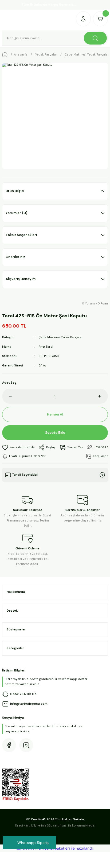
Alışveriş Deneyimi (21, 279)
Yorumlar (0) (16, 213)
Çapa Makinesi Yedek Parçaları (61, 337)
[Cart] (100, 18)
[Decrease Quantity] (7, 396)
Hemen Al (55, 414)
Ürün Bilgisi (15, 191)
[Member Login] (83, 18)
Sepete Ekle (55, 432)
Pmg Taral (46, 346)
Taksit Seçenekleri (21, 235)
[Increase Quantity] (103, 396)
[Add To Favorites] (18, 447)
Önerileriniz (15, 257)
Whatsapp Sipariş (33, 842)
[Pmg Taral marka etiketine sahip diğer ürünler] (15, 303)
